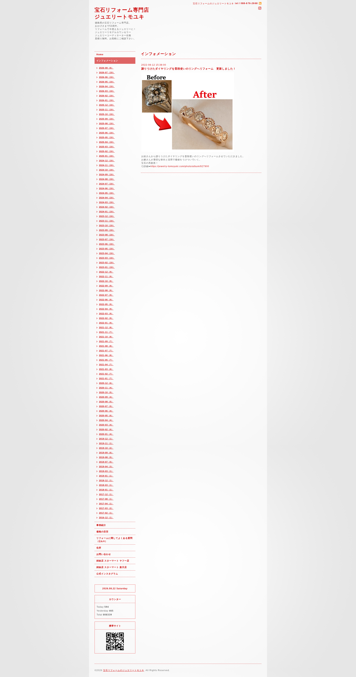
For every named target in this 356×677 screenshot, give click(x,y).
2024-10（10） (107, 170)
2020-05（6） (106, 415)
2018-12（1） (106, 480)
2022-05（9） (106, 304)
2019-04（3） (106, 466)
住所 (98, 547)
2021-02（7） (106, 374)
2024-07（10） (107, 184)
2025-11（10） (107, 109)
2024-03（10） (107, 202)
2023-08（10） (107, 235)
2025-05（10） (107, 137)
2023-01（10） (107, 267)
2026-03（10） (107, 91)
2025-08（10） (107, 123)
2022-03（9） (106, 313)
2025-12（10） (107, 105)
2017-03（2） (106, 508)
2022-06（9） (106, 300)
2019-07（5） (106, 462)
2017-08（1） (106, 499)
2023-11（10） (107, 221)
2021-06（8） (106, 355)
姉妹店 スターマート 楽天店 (111, 567)
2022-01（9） (106, 323)
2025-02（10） (107, 151)
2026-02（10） (107, 96)
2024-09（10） (107, 174)
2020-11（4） (106, 388)
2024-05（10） (107, 193)
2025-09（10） (107, 119)
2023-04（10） (107, 253)
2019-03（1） (106, 471)
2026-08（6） (106, 68)
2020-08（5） (106, 402)
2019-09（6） (106, 453)
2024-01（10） (107, 211)
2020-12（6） (106, 383)
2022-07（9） (106, 295)
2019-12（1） (106, 439)
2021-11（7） (106, 332)
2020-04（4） (106, 420)
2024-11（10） (107, 165)
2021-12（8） (106, 327)
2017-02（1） (106, 513)
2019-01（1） (106, 476)
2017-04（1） (106, 504)
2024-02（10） (107, 207)
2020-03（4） (106, 425)
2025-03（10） (107, 147)
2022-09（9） (106, 286)
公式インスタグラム (107, 573)
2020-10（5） (106, 392)
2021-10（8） (106, 337)
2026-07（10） (107, 72)
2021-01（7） (106, 378)
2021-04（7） (106, 364)
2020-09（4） (106, 397)
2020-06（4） (106, 411)
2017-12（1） (106, 494)
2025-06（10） (107, 133)
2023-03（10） (107, 258)
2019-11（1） (106, 443)
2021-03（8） (106, 369)
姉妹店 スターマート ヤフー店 (112, 560)
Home (99, 54)
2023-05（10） (107, 249)
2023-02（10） (107, 262)
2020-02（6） (106, 429)
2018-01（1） (106, 490)
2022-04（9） (106, 309)
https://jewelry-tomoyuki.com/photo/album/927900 (180, 166)
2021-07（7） (106, 351)
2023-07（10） (107, 239)
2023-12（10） (107, 216)
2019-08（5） (106, 457)
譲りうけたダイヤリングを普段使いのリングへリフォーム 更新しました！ (188, 68)
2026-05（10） (107, 82)
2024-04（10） (107, 198)
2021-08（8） (106, 346)
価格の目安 (102, 531)
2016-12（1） (106, 517)
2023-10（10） (107, 225)
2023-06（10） (107, 244)
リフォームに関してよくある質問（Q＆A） (114, 540)
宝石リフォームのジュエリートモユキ (123, 670)
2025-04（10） (107, 142)
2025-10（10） (107, 114)
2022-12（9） (106, 272)
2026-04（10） (107, 86)
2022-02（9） (106, 318)
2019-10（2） (106, 448)
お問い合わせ (103, 554)
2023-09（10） (107, 230)
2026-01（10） (107, 100)
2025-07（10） (107, 128)
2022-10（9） (106, 281)
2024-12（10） (107, 160)
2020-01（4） (106, 434)
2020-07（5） (106, 406)
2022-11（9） (106, 276)
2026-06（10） (107, 77)
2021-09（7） (106, 341)
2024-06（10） (107, 188)
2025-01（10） (107, 156)
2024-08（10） (107, 179)
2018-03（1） (106, 485)
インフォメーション (107, 60)
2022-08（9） (106, 290)
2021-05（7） (106, 360)
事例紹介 (101, 525)
